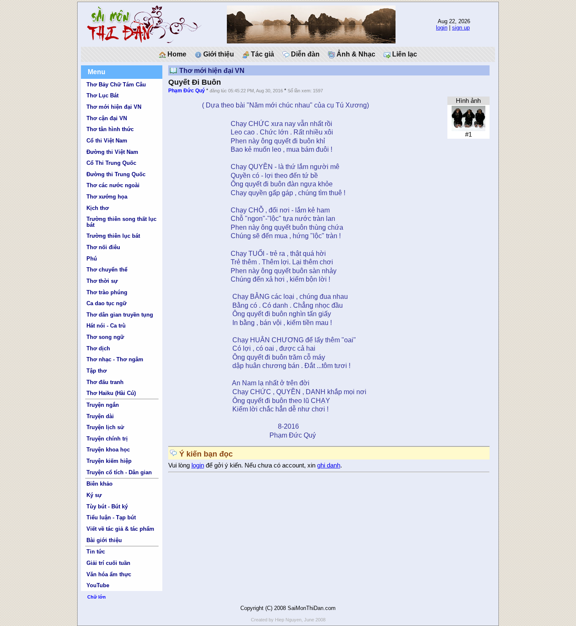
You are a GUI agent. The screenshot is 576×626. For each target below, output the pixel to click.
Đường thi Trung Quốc (115, 174)
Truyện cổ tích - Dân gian (119, 472)
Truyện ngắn (102, 405)
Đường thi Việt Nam (112, 152)
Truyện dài (100, 416)
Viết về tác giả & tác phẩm (120, 529)
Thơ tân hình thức (110, 129)
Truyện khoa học (108, 449)
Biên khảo (99, 484)
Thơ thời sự (102, 281)
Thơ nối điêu (103, 247)
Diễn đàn (304, 54)
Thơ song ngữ (105, 337)
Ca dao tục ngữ (106, 303)
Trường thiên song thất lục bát (121, 222)
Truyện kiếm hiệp (109, 461)
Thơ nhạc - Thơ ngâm (114, 359)
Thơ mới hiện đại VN (113, 107)
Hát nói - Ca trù (106, 325)
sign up (461, 27)
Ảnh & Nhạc (355, 54)
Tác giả (261, 54)
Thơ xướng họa (106, 196)
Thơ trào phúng (106, 292)
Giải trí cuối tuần (108, 563)
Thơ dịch (98, 348)
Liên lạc (403, 54)
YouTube (97, 585)
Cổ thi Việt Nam (106, 140)
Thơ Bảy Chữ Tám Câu (116, 84)
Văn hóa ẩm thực (108, 574)
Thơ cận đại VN (106, 118)
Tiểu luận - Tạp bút (111, 517)
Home (176, 54)
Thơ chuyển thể (106, 269)
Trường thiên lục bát (113, 236)
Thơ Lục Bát (102, 95)
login (441, 27)
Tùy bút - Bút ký (107, 506)
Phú (91, 258)
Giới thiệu (218, 54)
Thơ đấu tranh (105, 382)
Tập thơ (96, 371)
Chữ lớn (96, 596)
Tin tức (95, 551)
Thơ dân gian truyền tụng (119, 315)
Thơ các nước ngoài (113, 185)
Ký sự (94, 495)
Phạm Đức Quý (186, 91)
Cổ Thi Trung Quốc (111, 163)
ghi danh (328, 465)
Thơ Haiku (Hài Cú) (111, 393)
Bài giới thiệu (104, 540)
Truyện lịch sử (105, 427)
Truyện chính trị (107, 438)
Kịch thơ (97, 208)
